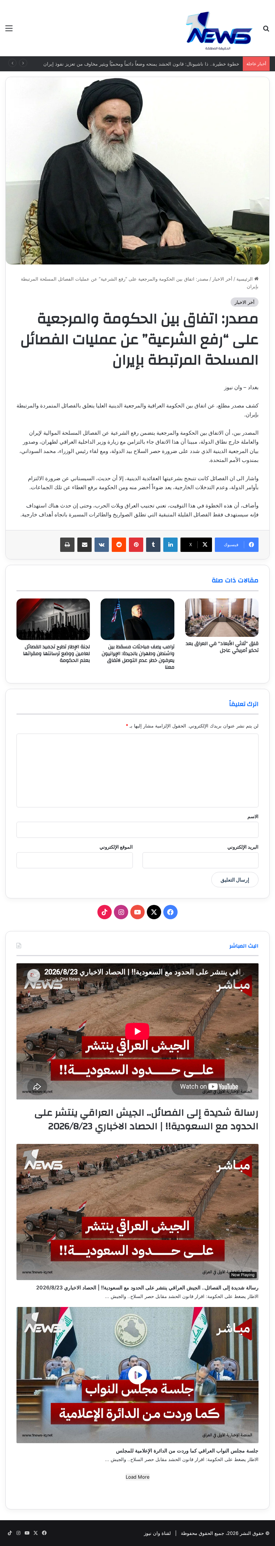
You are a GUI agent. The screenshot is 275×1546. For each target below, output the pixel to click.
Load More (138, 1477)
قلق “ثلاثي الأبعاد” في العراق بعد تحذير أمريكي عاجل (222, 647)
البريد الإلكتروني (243, 847)
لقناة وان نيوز (157, 1533)
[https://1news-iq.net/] (219, 28)
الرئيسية (245, 279)
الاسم (253, 816)
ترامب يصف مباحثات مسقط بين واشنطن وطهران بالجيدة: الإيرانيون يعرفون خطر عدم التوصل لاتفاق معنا (138, 657)
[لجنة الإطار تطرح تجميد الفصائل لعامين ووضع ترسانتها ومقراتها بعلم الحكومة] (53, 619)
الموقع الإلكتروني (116, 847)
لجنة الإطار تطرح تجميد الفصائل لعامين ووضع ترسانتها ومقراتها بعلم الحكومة (56, 653)
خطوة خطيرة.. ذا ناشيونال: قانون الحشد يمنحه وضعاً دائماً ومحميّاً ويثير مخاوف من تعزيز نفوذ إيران (141, 64)
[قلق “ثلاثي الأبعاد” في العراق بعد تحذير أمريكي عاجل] (222, 617)
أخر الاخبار (222, 279)
